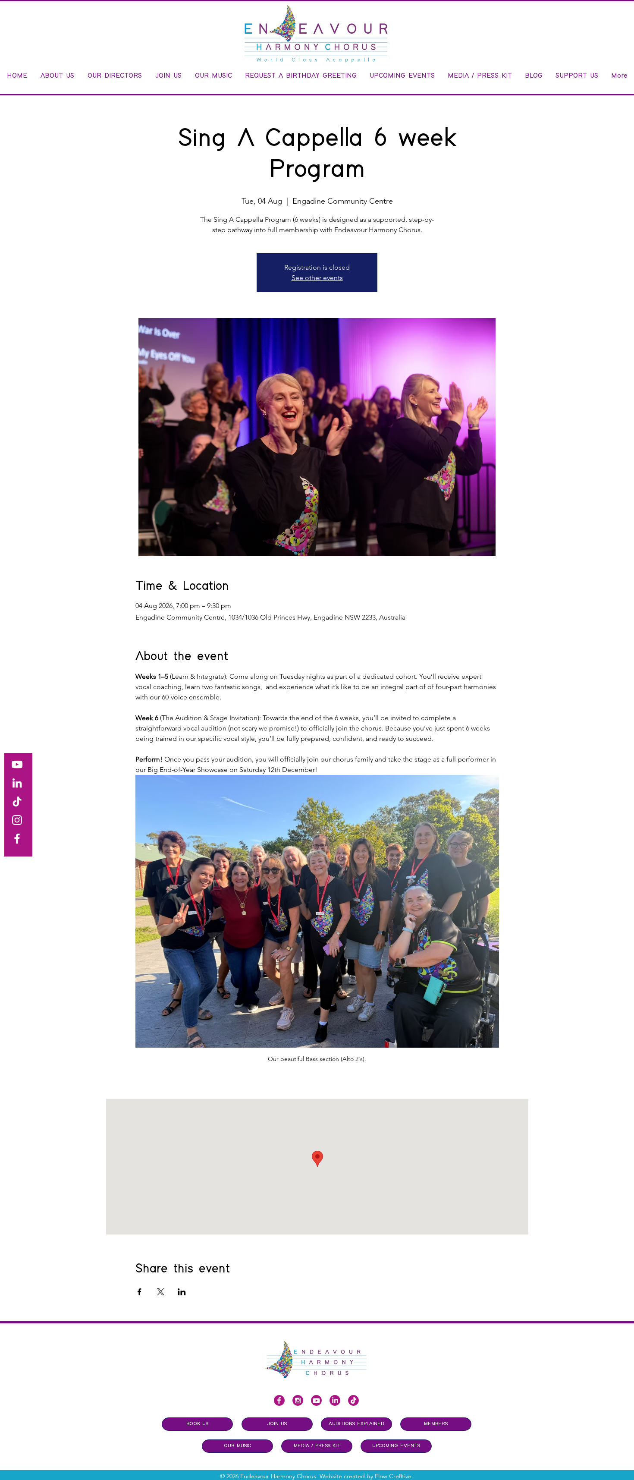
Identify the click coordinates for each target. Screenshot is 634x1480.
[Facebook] (17, 838)
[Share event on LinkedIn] (182, 1291)
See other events (317, 278)
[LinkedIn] (17, 783)
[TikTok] (17, 801)
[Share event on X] (161, 1291)
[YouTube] (17, 764)
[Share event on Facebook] (139, 1291)
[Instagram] (17, 820)
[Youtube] (316, 1400)
